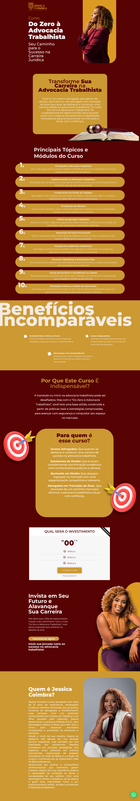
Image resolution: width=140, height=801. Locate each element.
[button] (133, 794)
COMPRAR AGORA (69, 570)
